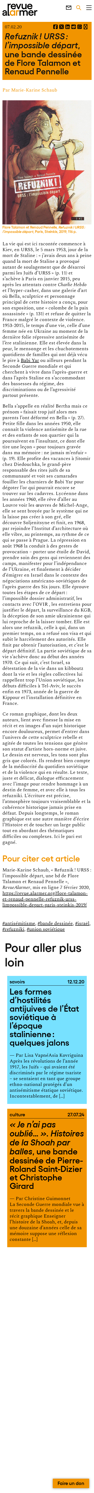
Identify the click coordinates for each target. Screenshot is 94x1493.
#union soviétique (46, 929)
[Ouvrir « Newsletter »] (66, 7)
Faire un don (71, 1483)
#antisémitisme (18, 923)
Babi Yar (30, 360)
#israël (82, 923)
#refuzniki (13, 929)
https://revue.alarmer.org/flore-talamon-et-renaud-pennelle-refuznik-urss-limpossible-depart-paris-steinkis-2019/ (45, 899)
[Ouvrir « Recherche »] (76, 7)
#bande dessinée (55, 923)
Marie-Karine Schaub (34, 90)
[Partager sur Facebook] (55, 27)
